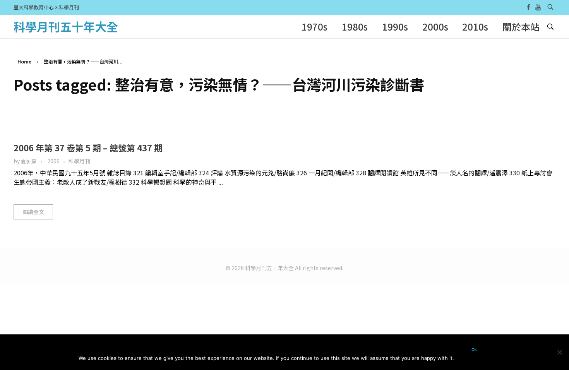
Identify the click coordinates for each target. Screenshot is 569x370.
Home (24, 61)
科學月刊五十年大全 (66, 26)
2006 (53, 161)
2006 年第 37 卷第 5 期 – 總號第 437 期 (88, 147)
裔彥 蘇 (29, 161)
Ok (474, 349)
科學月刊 (79, 161)
